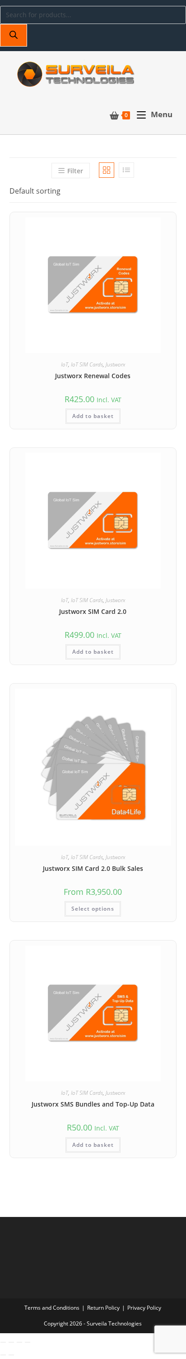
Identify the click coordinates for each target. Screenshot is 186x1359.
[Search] (13, 35)
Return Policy (103, 1307)
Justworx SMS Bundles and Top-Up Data (93, 1104)
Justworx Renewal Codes (92, 375)
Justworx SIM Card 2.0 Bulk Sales (93, 868)
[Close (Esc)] (27, 1342)
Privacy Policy (144, 1307)
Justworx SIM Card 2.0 (92, 611)
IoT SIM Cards (87, 364)
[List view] (126, 170)
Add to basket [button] (93, 416)
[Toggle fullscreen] (11, 1342)
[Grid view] (106, 170)
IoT (64, 364)
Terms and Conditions (51, 1307)
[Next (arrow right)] (11, 1355)
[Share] (19, 1342)
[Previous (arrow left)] (3, 1355)
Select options (92, 908)
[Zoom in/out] (3, 1342)
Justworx (115, 364)
